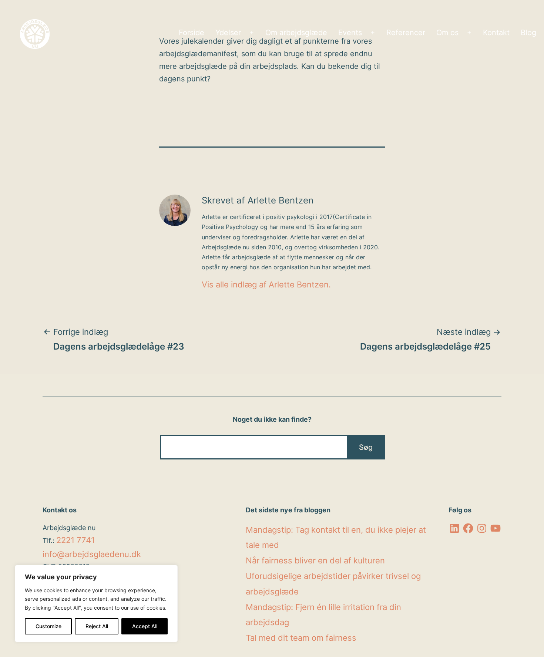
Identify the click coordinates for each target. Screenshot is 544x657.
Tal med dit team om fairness (301, 638)
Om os (447, 32)
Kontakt (496, 32)
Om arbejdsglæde (296, 32)
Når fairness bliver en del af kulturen (315, 560)
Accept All (144, 626)
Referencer (405, 32)
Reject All (96, 626)
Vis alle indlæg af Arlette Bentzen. (266, 284)
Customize (48, 626)
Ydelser (228, 32)
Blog (528, 32)
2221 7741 (75, 540)
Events (350, 32)
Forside (191, 32)
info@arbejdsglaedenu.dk (92, 554)
